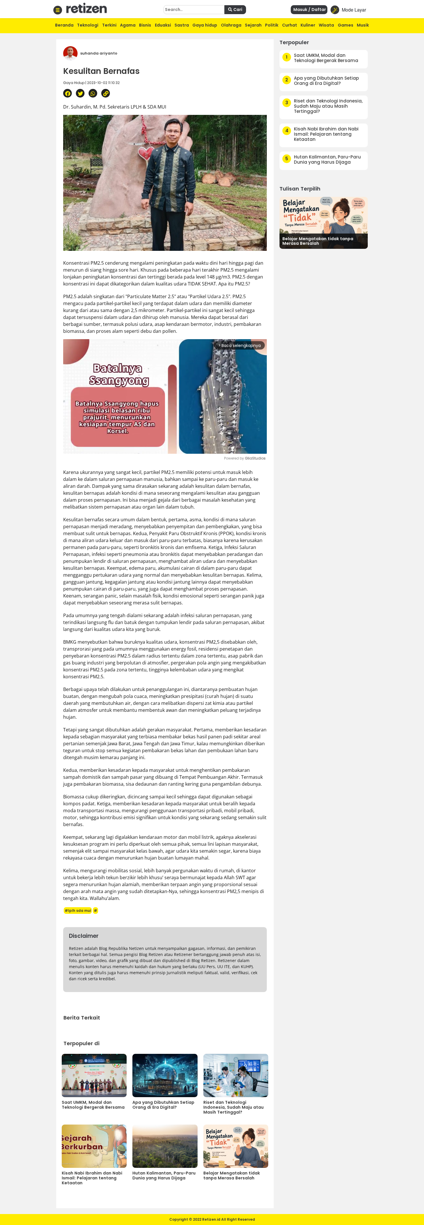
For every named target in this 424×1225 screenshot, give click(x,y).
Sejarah (253, 25)
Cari (237, 9)
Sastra (182, 25)
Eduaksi (163, 25)
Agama (128, 25)
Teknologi (87, 25)
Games (345, 25)
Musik (363, 25)
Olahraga (231, 25)
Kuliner (308, 25)
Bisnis (145, 25)
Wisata (326, 25)
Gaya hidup (204, 25)
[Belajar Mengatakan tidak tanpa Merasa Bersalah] (323, 222)
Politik (271, 25)
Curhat (289, 25)
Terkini (109, 25)
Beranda (64, 25)
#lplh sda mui (78, 910)
